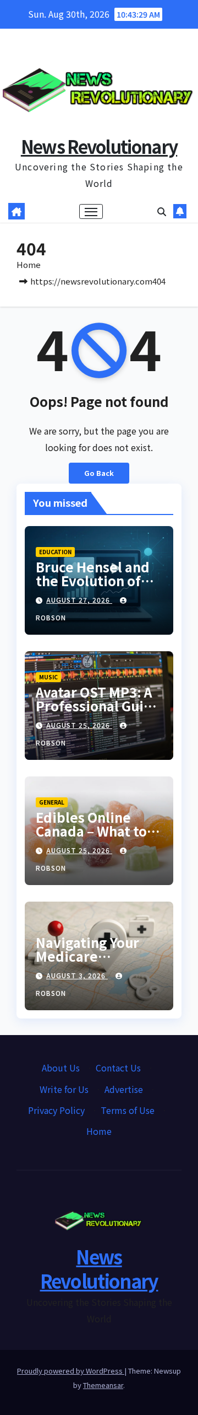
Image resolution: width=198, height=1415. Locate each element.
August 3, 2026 (77, 975)
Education (55, 552)
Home (28, 264)
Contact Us (118, 1067)
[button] (161, 211)
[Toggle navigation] (91, 211)
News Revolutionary (99, 146)
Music (48, 677)
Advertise (124, 1089)
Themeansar (103, 1385)
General (51, 802)
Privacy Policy (56, 1110)
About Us (61, 1067)
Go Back (99, 473)
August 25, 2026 (79, 725)
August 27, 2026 (79, 599)
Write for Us (64, 1089)
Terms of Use (128, 1110)
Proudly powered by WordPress (70, 1370)
